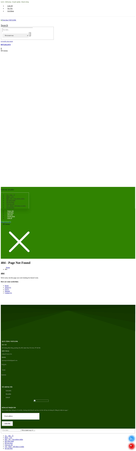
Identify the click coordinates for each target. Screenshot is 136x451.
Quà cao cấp (9, 445)
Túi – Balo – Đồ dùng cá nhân (16, 206)
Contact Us (8, 293)
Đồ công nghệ (9, 441)
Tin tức (10, 8)
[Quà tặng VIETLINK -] (8, 20)
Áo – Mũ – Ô (9, 436)
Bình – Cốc (8, 438)
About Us (8, 287)
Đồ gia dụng (9, 443)
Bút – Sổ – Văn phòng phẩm (14, 439)
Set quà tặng (10, 207)
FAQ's (7, 289)
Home (7, 286)
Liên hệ (10, 6)
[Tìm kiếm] (30, 34)
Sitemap (7, 291)
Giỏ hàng (10, 11)
